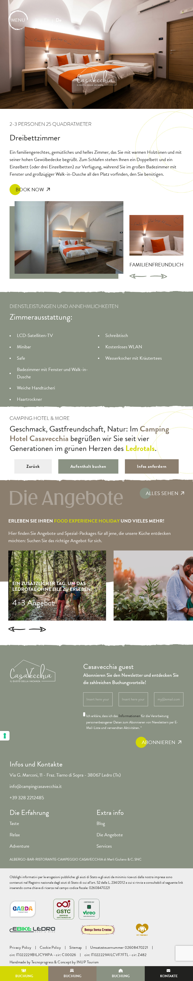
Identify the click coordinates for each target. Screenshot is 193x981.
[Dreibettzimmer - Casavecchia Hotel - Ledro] (69, 237)
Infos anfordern (152, 466)
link (180, 882)
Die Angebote (109, 834)
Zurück (33, 466)
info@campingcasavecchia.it (36, 786)
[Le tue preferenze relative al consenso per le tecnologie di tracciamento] (5, 736)
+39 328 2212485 (27, 797)
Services (104, 846)
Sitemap (75, 947)
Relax (15, 834)
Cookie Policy (50, 947)
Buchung (24, 976)
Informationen (129, 716)
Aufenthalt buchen (88, 466)
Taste (14, 823)
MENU (18, 20)
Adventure (19, 846)
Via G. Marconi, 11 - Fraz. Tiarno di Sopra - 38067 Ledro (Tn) (65, 775)
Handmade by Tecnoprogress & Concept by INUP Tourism (54, 962)
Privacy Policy (20, 947)
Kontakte (169, 976)
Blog (100, 823)
